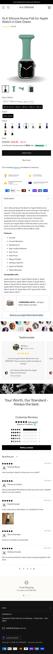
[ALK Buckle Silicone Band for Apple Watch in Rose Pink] (51, 373)
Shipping (16, 167)
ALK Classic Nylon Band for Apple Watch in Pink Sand (23, 371)
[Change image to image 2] (13, 88)
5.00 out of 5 (33, 422)
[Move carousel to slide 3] (27, 595)
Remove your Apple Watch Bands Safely (26, 315)
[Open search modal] (8, 7)
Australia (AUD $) (12, 638)
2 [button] (23, 569)
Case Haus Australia (35, 642)
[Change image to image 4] (30, 88)
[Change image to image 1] (5, 88)
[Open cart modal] (49, 7)
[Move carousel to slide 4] (29, 595)
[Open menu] (3, 7)
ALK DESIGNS (21, 642)
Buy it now (27, 160)
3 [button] (27, 569)
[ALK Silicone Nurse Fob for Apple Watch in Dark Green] (26, 57)
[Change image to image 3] (22, 88)
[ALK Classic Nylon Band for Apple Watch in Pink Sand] (6, 373)
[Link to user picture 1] (8, 519)
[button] (18, 102)
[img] (7, 464)
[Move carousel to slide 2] (25, 595)
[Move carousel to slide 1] (23, 595)
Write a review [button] (26, 447)
